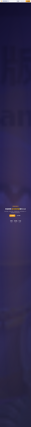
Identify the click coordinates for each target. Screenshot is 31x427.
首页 (18, 1)
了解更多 (19, 215)
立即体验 (28, 1)
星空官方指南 (23, 1)
